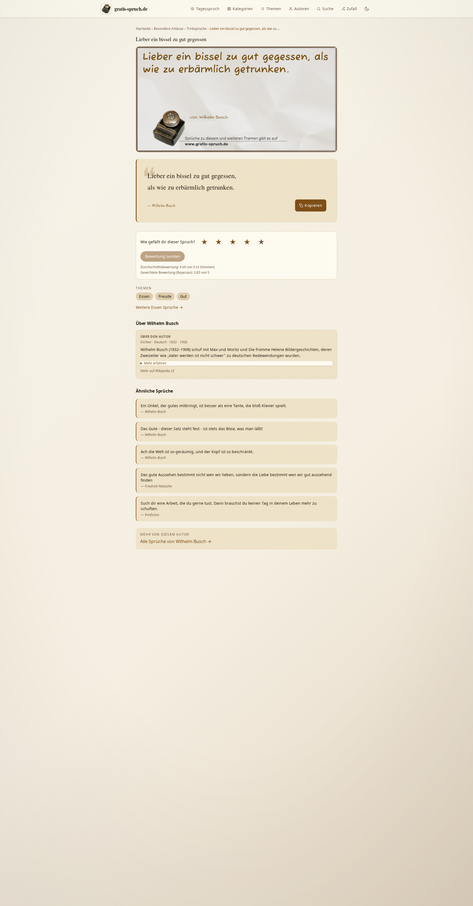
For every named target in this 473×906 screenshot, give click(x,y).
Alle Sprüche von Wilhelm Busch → (175, 541)
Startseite (143, 29)
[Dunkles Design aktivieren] (366, 8)
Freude (164, 296)
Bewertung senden (162, 256)
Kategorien (243, 8)
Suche (327, 8)
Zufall (352, 8)
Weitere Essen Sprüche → (159, 307)
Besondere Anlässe (168, 29)
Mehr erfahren (155, 363)
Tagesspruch (208, 8)
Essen (144, 296)
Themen (273, 8)
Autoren (301, 8)
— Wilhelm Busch (161, 205)
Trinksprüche (196, 29)
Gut (183, 296)
